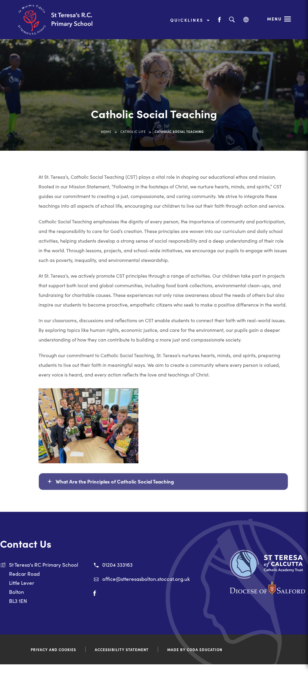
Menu (274, 19)
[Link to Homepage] (63, 20)
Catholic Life (133, 131)
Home (106, 131)
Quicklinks (187, 20)
